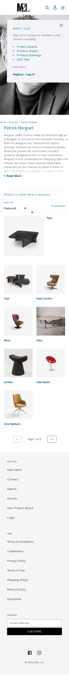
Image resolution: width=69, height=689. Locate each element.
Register (18, 74)
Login (11, 517)
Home (3, 122)
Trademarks (15, 551)
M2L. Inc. (39, 662)
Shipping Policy (17, 580)
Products (13, 122)
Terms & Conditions (20, 541)
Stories (12, 498)
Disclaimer (14, 599)
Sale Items (14, 469)
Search (12, 489)
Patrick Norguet (29, 122)
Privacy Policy (16, 561)
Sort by (8, 202)
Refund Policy (16, 589)
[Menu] (63, 7)
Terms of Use (16, 570)
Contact (12, 479)
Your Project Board (20, 508)
